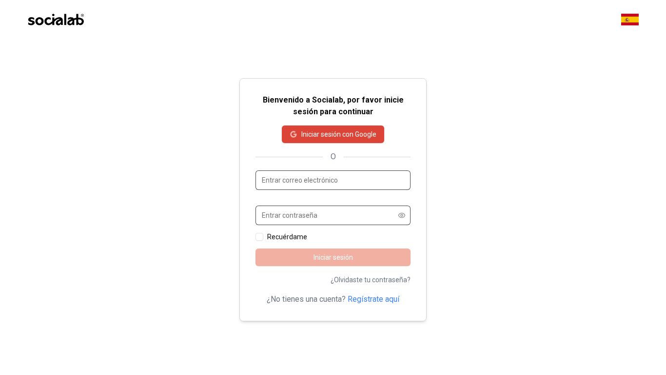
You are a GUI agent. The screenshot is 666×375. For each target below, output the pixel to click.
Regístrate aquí (373, 299)
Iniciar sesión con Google (338, 134)
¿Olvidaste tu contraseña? (371, 280)
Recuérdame (287, 236)
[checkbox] (259, 237)
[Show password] (402, 215)
